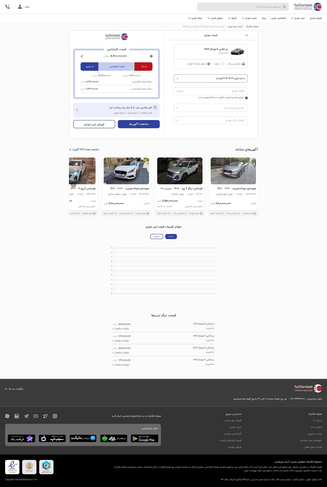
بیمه (264, 18)
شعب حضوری (315, 433)
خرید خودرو (236, 427)
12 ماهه (156, 236)
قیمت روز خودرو (233, 420)
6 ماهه (171, 236)
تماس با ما (316, 427)
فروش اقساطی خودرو (231, 440)
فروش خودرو (316, 18)
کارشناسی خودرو (278, 18)
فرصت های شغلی (313, 447)
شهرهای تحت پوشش (311, 440)
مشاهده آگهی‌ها (139, 124)
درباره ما (317, 420)
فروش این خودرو (94, 124)
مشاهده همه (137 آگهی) (86, 149)
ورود (27, 6)
